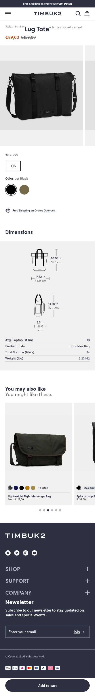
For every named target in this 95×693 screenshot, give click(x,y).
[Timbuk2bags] (47, 14)
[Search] (78, 13)
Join (77, 631)
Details (68, 3)
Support (17, 581)
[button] (8, 14)
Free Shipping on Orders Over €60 (34, 210)
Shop (12, 569)
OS (13, 166)
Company (18, 592)
